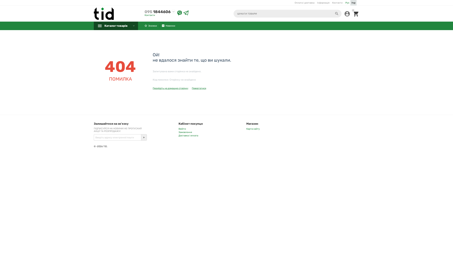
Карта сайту (253, 129)
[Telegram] (186, 13)
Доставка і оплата (188, 135)
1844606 (158, 11)
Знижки (152, 25)
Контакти (337, 2)
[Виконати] (144, 137)
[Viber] (179, 13)
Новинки (170, 25)
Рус (347, 2)
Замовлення (185, 132)
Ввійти (182, 129)
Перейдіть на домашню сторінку (170, 88)
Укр (353, 2)
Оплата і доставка (304, 2)
